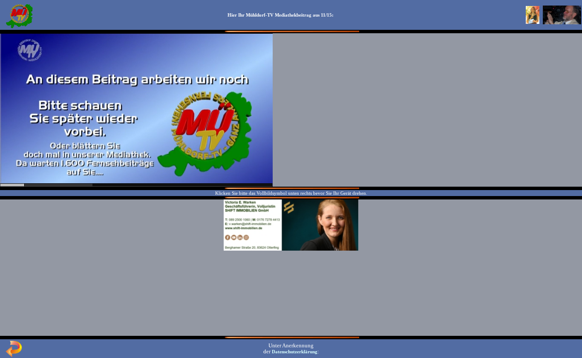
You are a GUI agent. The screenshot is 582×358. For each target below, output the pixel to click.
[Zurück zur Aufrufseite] (13, 355)
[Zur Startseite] (19, 27)
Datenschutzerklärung (294, 351)
